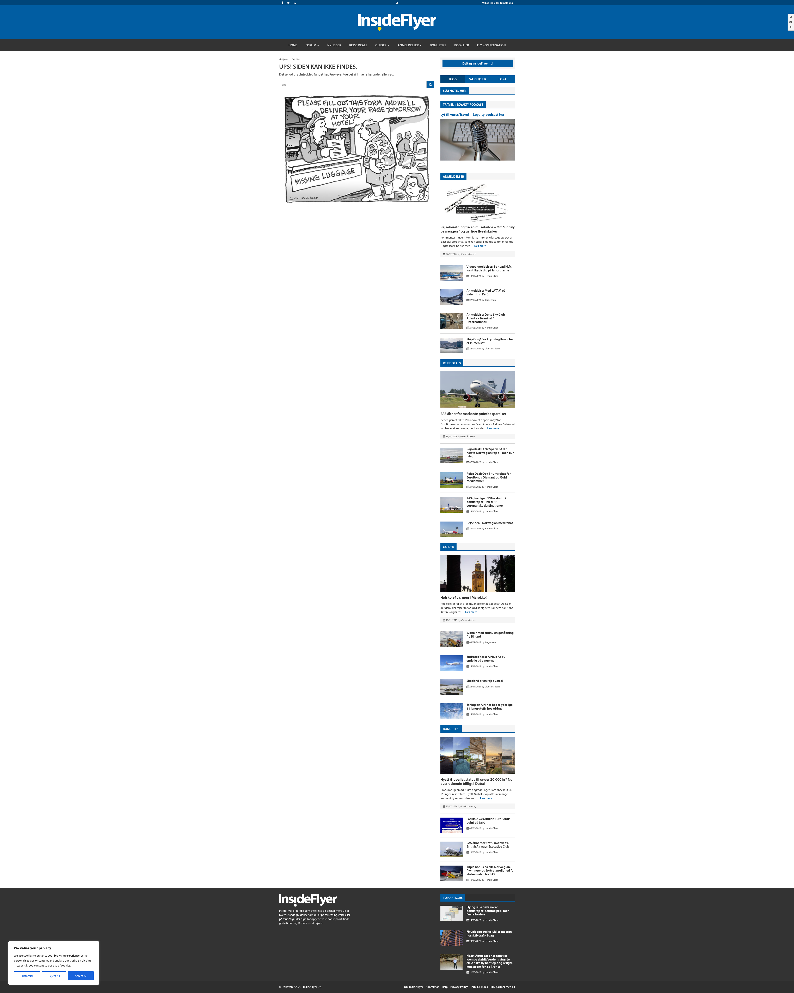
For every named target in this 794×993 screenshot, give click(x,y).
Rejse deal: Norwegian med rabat (489, 523)
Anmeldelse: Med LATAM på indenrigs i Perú (485, 292)
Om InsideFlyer (413, 987)
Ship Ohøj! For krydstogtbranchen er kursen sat (490, 341)
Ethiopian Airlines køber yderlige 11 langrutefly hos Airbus (489, 706)
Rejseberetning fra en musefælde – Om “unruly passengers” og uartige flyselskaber (477, 229)
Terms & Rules (479, 987)
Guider (448, 547)
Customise (26, 976)
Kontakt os (432, 987)
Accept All (81, 976)
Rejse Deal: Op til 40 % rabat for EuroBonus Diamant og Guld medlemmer (488, 477)
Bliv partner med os (502, 987)
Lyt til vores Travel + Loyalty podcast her (472, 114)
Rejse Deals (452, 363)
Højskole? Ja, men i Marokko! (463, 597)
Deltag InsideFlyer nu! (477, 63)
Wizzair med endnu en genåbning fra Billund (490, 634)
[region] (53, 963)
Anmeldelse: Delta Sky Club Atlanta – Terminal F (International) (485, 318)
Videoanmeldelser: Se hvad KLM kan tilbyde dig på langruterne (489, 268)
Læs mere (480, 246)
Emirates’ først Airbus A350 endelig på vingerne (485, 658)
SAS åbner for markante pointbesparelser (473, 413)
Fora (502, 79)
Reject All (54, 976)
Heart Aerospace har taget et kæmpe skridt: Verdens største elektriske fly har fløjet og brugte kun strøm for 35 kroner (489, 961)
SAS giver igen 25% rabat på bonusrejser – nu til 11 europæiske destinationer (486, 501)
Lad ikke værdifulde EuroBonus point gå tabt (488, 821)
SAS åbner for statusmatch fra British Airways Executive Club (487, 845)
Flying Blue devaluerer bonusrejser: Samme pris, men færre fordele (487, 910)
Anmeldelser (453, 176)
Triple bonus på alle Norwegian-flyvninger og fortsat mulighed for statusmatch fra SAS (490, 870)
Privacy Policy (459, 987)
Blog (453, 79)
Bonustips (451, 729)
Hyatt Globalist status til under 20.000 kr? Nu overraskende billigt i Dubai (476, 781)
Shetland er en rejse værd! (484, 681)
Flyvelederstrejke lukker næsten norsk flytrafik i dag (489, 933)
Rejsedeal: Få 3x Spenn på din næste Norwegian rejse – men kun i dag (490, 452)
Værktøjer (477, 79)
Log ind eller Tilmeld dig (498, 2)
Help (445, 987)
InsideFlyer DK (312, 987)
